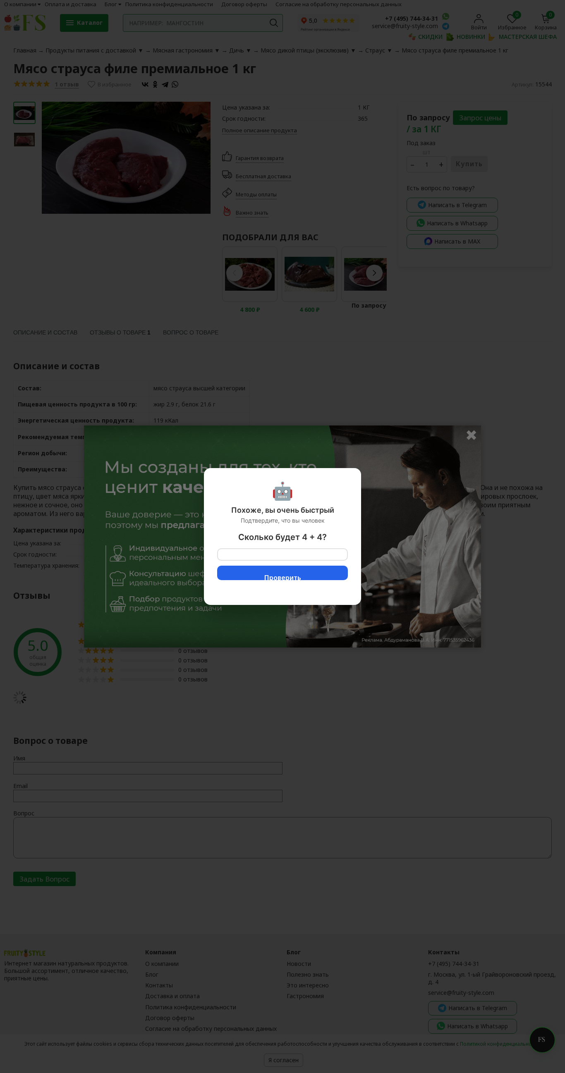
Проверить (282, 576)
